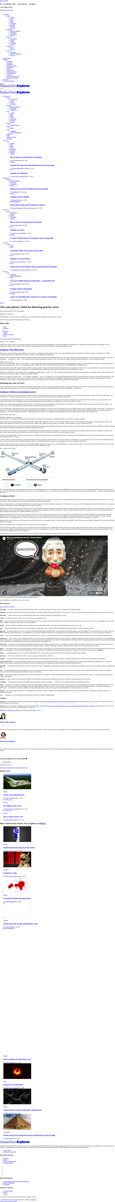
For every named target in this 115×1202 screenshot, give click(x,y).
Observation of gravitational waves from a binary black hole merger (57, 701)
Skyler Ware (8, 1138)
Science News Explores (11, 809)
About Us (6, 79)
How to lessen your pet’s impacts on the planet (26, 157)
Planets (12, 47)
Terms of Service (4, 1201)
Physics (9, 123)
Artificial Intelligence (15, 54)
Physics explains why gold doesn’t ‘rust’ (17, 1059)
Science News (7, 58)
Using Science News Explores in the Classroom (16, 1181)
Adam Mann (15, 270)
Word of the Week (11, 65)
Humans (9, 29)
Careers (5, 1194)
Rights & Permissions (9, 1183)
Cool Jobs (9, 75)
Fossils (12, 22)
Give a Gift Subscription (9, 1161)
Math (8, 135)
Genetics (12, 26)
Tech (8, 50)
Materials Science (14, 125)
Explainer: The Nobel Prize (12, 350)
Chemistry (9, 134)
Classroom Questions (12, 78)
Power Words (7, 762)
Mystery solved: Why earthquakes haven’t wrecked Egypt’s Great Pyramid (29, 1135)
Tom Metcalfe (15, 192)
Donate (2, 83)
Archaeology (13, 34)
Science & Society (12, 137)
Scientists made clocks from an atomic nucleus (19, 847)
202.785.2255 (32, 1199)
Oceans (12, 41)
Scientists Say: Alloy (10, 873)
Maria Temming (29, 208)
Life (8, 16)
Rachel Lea (15, 200)
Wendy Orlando (16, 284)
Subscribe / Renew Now (6, 10)
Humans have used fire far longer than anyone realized (29, 189)
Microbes (12, 25)
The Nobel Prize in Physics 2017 (14, 710)
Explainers (9, 64)
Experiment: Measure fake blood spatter (17, 898)
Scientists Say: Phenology (19, 173)
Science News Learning (9, 1152)
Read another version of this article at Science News (14, 767)
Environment (13, 38)
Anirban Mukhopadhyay (18, 168)
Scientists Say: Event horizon (20, 259)
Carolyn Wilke (25, 270)
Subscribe (6, 1158)
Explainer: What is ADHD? (19, 197)
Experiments (10, 67)
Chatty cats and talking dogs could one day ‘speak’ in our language (33, 297)
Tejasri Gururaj (16, 292)
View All (12, 28)
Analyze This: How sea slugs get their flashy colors (20, 924)
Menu (4, 59)
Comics (9, 68)
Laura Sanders (16, 300)
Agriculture (13, 43)
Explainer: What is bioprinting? (21, 289)
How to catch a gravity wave (13, 816)
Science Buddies (9, 901)
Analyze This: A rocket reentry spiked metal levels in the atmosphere (33, 267)
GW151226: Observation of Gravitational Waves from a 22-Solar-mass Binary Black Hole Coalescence (67, 706)
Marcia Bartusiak (9, 820)
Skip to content (4, 0)
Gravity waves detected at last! (13, 795)
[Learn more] (26, 759)
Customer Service (8, 1163)
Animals (12, 17)
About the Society (8, 1191)
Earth (8, 37)
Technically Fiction (12, 72)
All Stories (9, 61)
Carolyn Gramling (17, 241)
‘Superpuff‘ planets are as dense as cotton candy (26, 250)
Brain (11, 19)
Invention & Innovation (13, 76)
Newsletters (6, 1184)
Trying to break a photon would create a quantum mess (22, 1110)
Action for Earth (11, 73)
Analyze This (10, 70)
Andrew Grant (9, 798)
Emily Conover (6, 339)
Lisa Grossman (16, 254)
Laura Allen (15, 160)
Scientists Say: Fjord (17, 230)
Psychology (13, 32)
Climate (12, 40)
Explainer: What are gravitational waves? (18, 392)
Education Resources (9, 81)
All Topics (6, 14)
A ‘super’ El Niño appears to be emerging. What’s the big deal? (32, 238)
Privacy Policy (13, 1201)
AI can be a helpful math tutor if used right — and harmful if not (32, 281)
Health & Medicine (15, 31)
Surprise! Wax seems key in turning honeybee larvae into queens (32, 165)
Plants (11, 20)
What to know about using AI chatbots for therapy (27, 205)
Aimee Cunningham (17, 208)
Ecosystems (13, 23)
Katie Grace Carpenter (18, 176)
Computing (13, 52)
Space (8, 46)
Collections (10, 62)
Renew (5, 1160)
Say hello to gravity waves (12, 806)
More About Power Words (7, 606)
